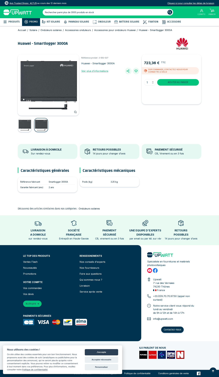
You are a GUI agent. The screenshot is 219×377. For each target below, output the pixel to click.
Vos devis (28, 294)
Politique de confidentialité (137, 373)
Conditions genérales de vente (173, 373)
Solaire (33, 30)
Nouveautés (30, 267)
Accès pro (31, 303)
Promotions (29, 273)
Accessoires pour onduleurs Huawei (115, 30)
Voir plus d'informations (94, 71)
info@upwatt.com (163, 318)
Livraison (85, 285)
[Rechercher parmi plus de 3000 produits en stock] (169, 12)
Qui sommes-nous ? (91, 279)
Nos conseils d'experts (92, 261)
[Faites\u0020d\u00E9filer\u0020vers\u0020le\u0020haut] (213, 371)
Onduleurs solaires (51, 30)
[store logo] (18, 12)
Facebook (199, 373)
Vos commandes (32, 288)
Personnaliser (101, 367)
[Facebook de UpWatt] (155, 270)
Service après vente (91, 291)
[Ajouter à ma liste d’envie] (136, 71)
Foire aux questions (91, 273)
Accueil (22, 30)
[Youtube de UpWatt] (149, 270)
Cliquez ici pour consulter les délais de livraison (190, 3)
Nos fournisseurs (89, 267)
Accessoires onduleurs (78, 30)
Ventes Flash (30, 261)
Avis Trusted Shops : (23, 3)
